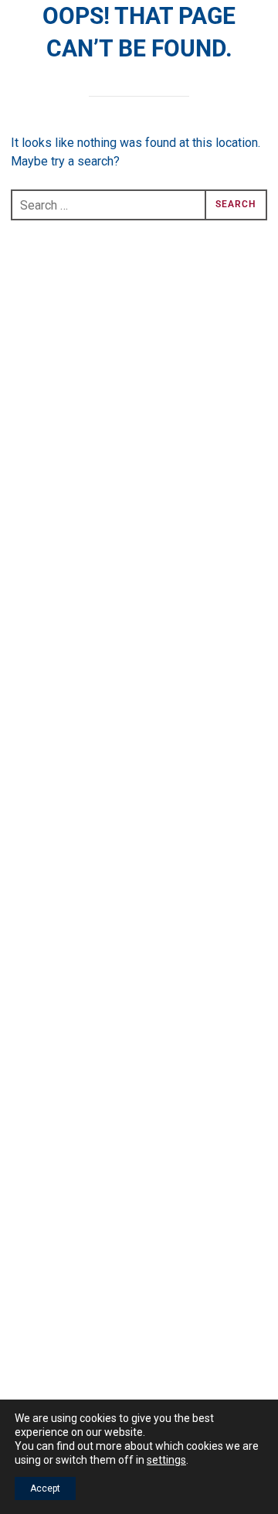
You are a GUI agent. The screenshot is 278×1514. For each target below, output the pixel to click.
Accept (45, 1488)
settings (166, 1460)
